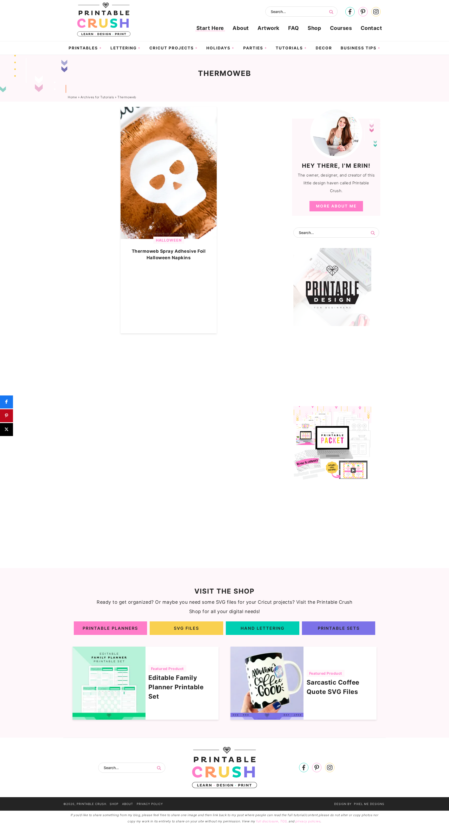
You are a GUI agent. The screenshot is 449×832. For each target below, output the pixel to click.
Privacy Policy (150, 804)
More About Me (336, 206)
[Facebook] (350, 12)
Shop (114, 804)
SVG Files (186, 628)
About (127, 804)
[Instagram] (376, 12)
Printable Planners (110, 628)
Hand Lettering (263, 628)
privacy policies (307, 821)
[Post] (6, 429)
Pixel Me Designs (369, 804)
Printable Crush (103, 19)
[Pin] (6, 415)
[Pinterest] (363, 12)
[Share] (6, 401)
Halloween (169, 240)
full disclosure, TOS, (272, 821)
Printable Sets (339, 628)
